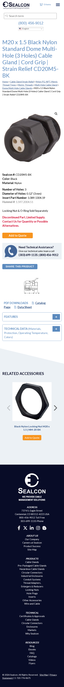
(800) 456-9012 (30, 23)
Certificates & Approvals (32, 616)
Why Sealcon (32, 633)
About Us (32, 535)
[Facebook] (19, 527)
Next (55, 406)
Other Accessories (32, 600)
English (25, 29)
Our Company (32, 539)
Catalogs (32, 656)
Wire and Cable (32, 603)
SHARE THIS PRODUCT (20, 266)
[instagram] (38, 527)
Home (5, 81)
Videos (32, 659)
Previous (8, 406)
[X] (25, 527)
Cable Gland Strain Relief (22, 81)
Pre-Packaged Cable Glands (32, 565)
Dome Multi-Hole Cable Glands (17, 88)
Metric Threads (25, 85)
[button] (56, 114)
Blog (32, 646)
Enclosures (32, 626)
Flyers (32, 663)
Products (32, 558)
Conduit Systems (32, 579)
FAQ (32, 653)
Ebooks (32, 649)
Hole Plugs (32, 593)
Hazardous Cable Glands (32, 569)
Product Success (32, 546)
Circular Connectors (32, 572)
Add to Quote (17, 235)
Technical (32, 612)
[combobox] (30, 16)
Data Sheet (25, 307)
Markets (32, 630)
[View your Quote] (41, 4)
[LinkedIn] (32, 527)
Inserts (32, 596)
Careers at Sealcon (32, 542)
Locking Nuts (32, 589)
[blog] (44, 527)
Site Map (32, 549)
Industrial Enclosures (32, 576)
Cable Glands (32, 562)
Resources (32, 642)
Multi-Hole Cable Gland (46, 85)
